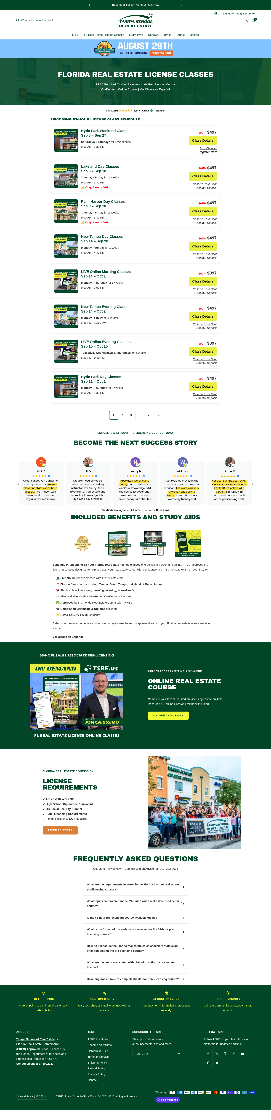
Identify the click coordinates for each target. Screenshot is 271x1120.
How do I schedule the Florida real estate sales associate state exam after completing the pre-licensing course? (132, 948)
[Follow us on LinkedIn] (216, 1062)
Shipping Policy (97, 1062)
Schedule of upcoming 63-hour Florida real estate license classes (96, 564)
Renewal (153, 34)
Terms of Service (98, 1056)
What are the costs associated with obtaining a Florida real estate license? (131, 965)
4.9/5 (72, 615)
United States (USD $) (30, 1096)
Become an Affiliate (100, 1045)
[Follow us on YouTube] (242, 1054)
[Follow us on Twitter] (216, 1054)
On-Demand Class (168, 715)
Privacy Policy (96, 1074)
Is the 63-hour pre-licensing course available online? (122, 917)
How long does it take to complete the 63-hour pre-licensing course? (133, 979)
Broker (168, 34)
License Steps (60, 830)
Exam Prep (136, 34)
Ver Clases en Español (68, 636)
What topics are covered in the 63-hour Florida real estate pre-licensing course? (134, 904)
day (88, 590)
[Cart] (253, 20)
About (181, 34)
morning (98, 590)
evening (111, 590)
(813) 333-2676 (168, 868)
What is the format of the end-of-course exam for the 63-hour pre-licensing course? (130, 932)
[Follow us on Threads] (225, 1054)
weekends (127, 590)
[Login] (246, 20)
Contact (194, 34)
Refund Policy (96, 1068)
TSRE (75, 34)
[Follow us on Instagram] (234, 1054)
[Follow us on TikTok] (208, 1062)
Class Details (202, 140)
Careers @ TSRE (99, 1051)
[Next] (157, 415)
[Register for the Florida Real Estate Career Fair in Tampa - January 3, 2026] (135, 48)
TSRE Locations (98, 1039)
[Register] (179, 1054)
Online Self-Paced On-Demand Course (105, 596)
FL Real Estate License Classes (104, 34)
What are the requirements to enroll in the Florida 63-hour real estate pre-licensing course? (133, 887)
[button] (252, 484)
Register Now (151, 4)
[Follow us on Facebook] (208, 1054)
